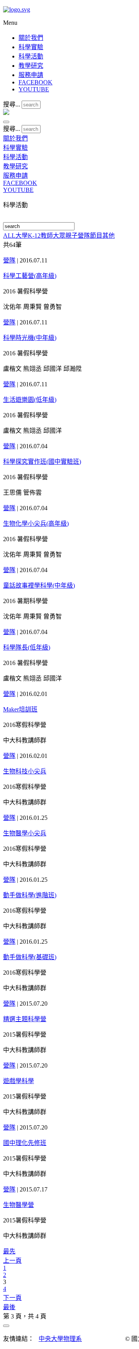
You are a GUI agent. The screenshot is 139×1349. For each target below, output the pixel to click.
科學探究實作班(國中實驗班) (42, 461)
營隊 (84, 235)
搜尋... (11, 104)
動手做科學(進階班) (29, 895)
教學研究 (31, 65)
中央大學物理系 (60, 1338)
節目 (96, 235)
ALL (9, 235)
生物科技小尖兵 (24, 771)
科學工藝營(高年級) (29, 276)
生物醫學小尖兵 (24, 833)
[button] (6, 122)
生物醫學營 (18, 1205)
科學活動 (31, 56)
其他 (108, 235)
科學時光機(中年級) (29, 337)
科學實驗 (31, 47)
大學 (21, 235)
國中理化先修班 (24, 1143)
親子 (71, 235)
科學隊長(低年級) (26, 647)
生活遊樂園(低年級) (29, 399)
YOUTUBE (34, 89)
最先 (9, 1251)
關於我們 (31, 37)
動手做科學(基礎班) (29, 957)
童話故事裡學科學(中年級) (39, 585)
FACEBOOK (36, 82)
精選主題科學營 (24, 1019)
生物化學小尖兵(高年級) (36, 523)
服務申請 (31, 75)
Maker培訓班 (20, 709)
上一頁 (12, 1260)
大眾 (59, 235)
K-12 (34, 235)
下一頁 (12, 1297)
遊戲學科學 (18, 1081)
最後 (9, 1307)
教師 (47, 235)
